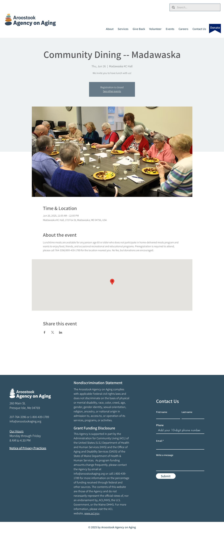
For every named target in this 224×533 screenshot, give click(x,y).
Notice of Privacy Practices (27, 448)
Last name (187, 412)
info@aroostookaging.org (89, 473)
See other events (112, 91)
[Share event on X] (52, 332)
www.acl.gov (91, 513)
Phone (160, 425)
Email (159, 441)
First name (161, 412)
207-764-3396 (18, 417)
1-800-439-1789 (39, 417)
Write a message (164, 455)
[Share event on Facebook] (44, 332)
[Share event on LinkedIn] (60, 332)
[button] (110, 27)
